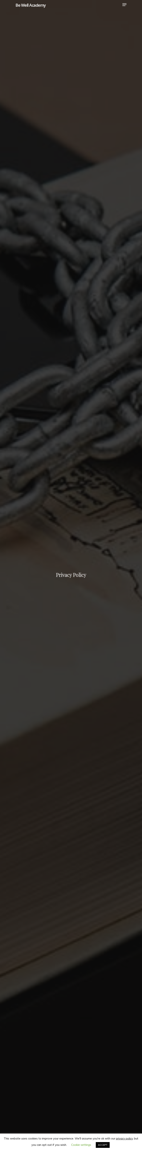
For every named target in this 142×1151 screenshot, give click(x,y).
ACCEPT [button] (102, 1144)
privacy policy (124, 1138)
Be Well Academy (31, 5)
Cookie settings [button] (81, 1145)
